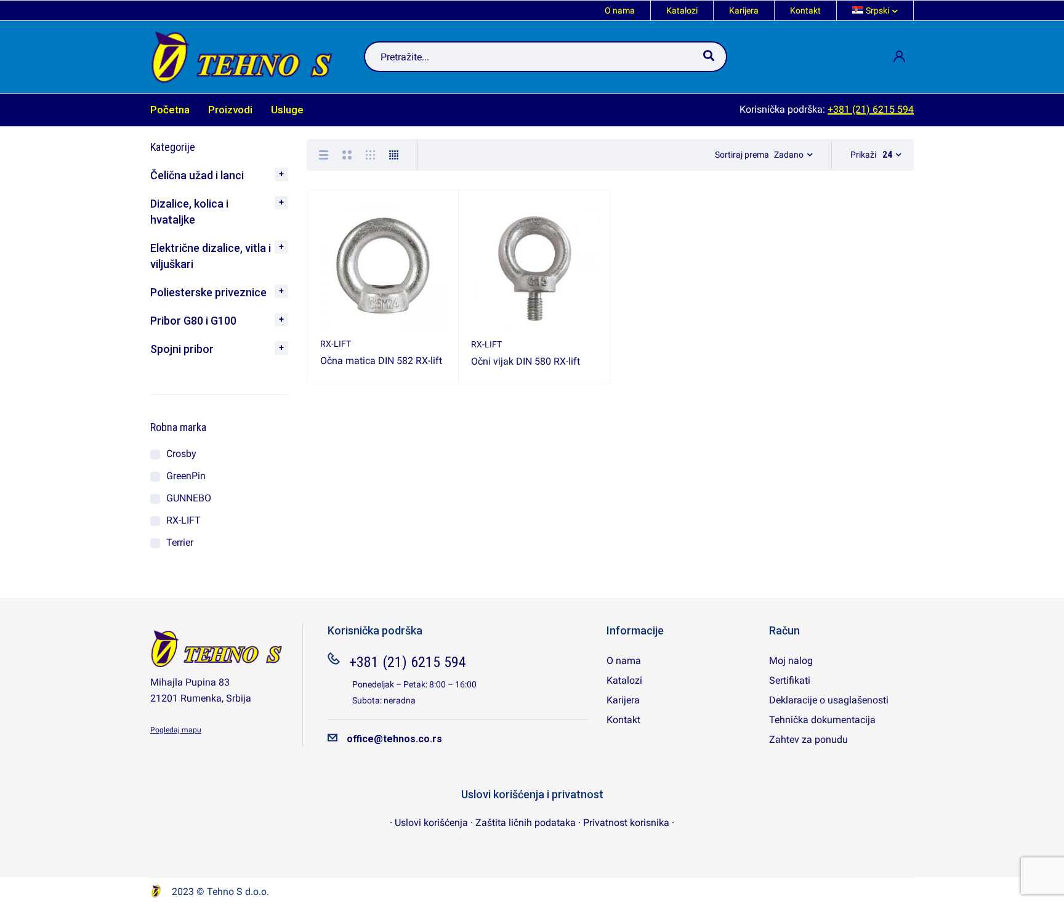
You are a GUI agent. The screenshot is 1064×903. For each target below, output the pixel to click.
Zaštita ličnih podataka (525, 822)
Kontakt (805, 10)
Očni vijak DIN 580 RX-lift (525, 361)
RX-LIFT (183, 520)
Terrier (179, 542)
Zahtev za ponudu (808, 739)
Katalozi (682, 10)
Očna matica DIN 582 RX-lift (381, 360)
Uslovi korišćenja (431, 822)
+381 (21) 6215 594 (871, 109)
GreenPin (186, 476)
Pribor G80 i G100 (193, 320)
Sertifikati (789, 680)
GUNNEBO (188, 498)
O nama (620, 10)
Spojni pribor (182, 348)
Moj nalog (791, 660)
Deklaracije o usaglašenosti (829, 700)
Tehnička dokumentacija (822, 720)
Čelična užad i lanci (197, 175)
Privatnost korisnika (627, 822)
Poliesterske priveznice (208, 292)
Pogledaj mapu (175, 730)
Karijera (744, 10)
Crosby (181, 454)
